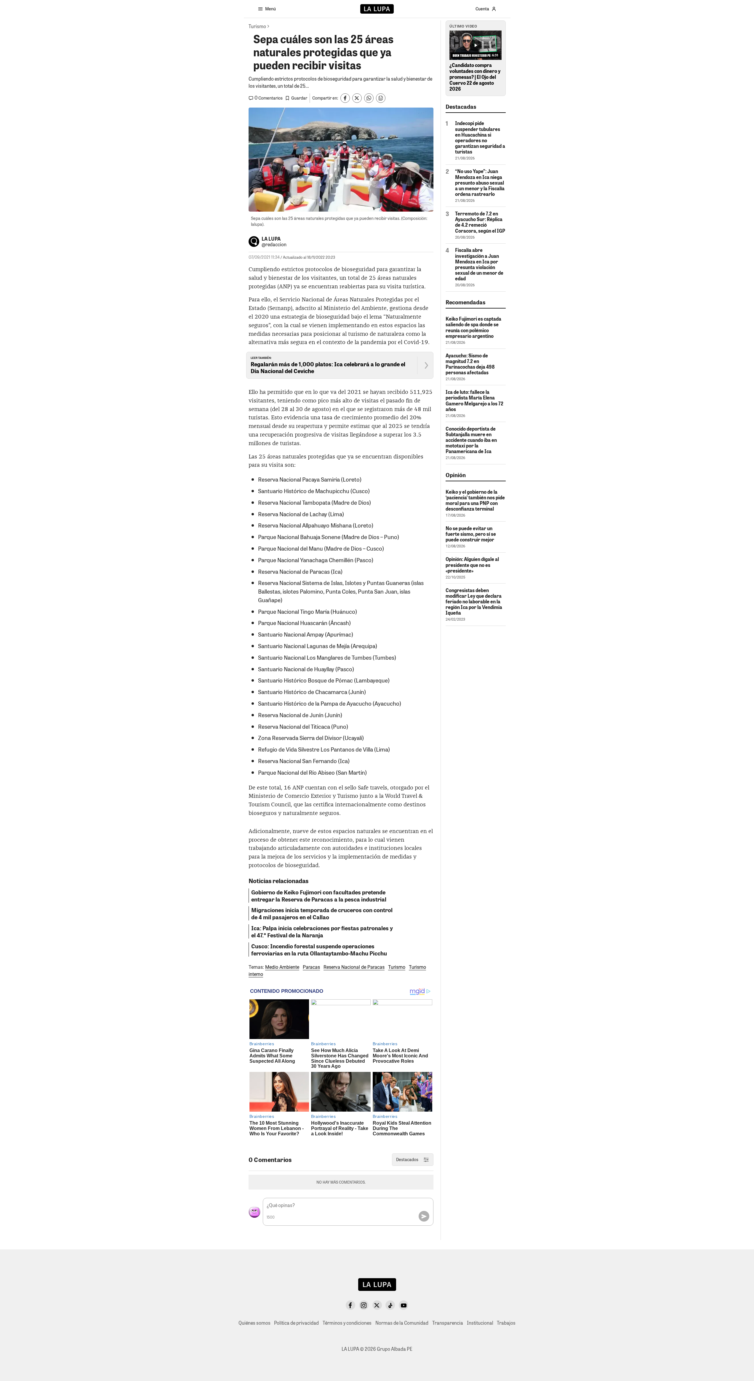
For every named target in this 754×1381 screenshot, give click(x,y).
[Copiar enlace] (380, 98)
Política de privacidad (296, 1323)
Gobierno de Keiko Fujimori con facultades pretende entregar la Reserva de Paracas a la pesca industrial (318, 895)
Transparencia (447, 1323)
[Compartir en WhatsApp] (369, 98)
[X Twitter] (377, 1305)
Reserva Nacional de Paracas (354, 967)
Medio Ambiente (282, 967)
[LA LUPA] (377, 9)
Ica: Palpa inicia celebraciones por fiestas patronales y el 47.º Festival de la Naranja (322, 931)
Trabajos (506, 1323)
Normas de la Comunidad (401, 1323)
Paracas (311, 967)
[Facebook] (350, 1305)
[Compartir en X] (357, 98)
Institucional (480, 1323)
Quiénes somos (254, 1323)
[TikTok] (390, 1305)
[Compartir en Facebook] (345, 98)
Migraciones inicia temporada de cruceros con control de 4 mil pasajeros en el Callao (322, 913)
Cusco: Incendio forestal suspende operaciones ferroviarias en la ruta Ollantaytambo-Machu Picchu (319, 949)
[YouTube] (403, 1305)
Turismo (396, 967)
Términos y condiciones (347, 1323)
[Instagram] (364, 1305)
